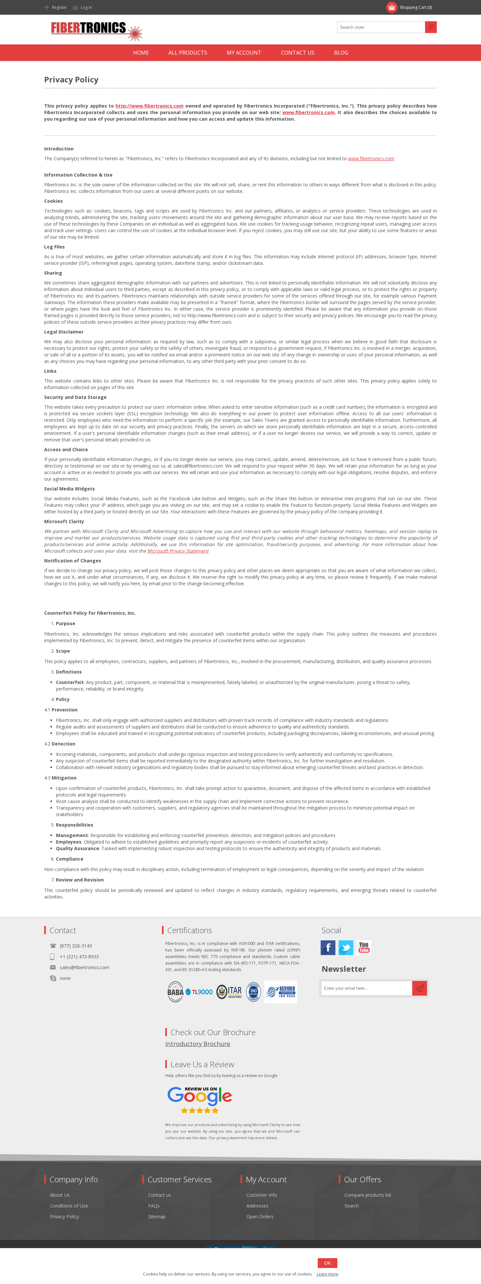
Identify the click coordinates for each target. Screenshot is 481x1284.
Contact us (159, 1195)
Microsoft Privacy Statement (177, 551)
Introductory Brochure (197, 1043)
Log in (86, 7)
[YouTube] (364, 947)
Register (59, 7)
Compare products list (368, 1195)
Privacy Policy (64, 1216)
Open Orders (260, 1216)
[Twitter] (346, 947)
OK (327, 1263)
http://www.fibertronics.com (150, 106)
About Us (60, 1195)
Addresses (257, 1206)
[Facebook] (328, 947)
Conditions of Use (69, 1206)
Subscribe (419, 988)
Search (431, 27)
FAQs (154, 1206)
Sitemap (157, 1216)
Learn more (327, 1274)
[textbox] (381, 27)
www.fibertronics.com (308, 112)
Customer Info (261, 1195)
